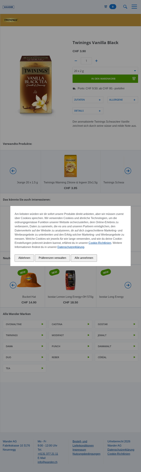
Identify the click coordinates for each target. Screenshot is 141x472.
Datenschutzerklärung (70, 247)
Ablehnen (24, 257)
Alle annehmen (84, 257)
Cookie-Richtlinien (100, 242)
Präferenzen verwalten (52, 257)
